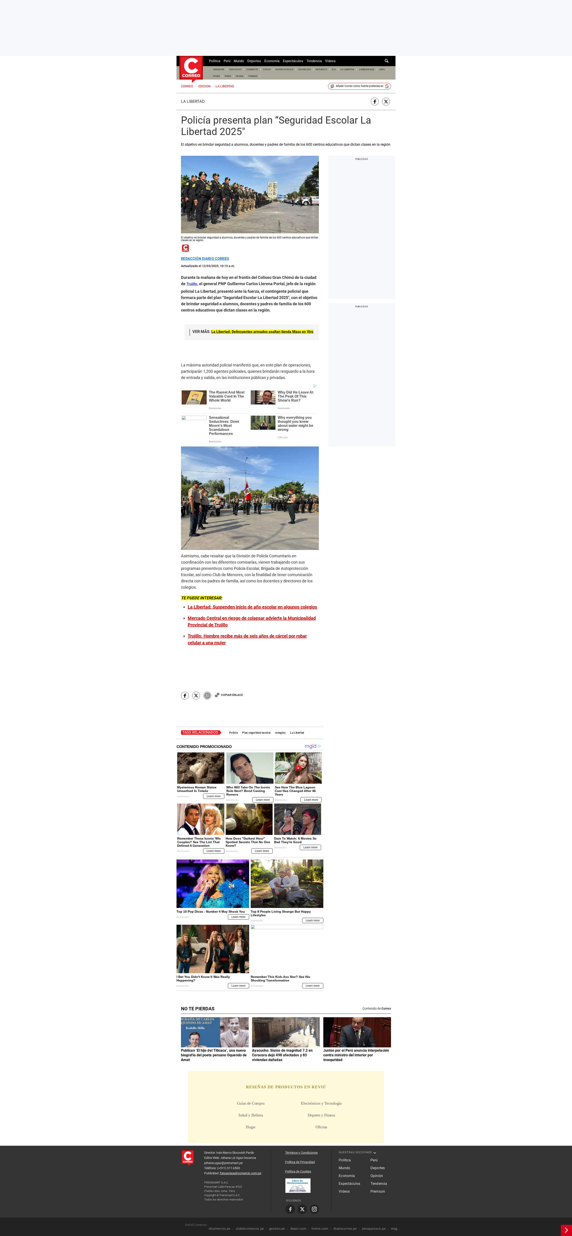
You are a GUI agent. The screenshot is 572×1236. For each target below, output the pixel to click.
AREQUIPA (219, 69)
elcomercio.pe (220, 1229)
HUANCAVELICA (284, 69)
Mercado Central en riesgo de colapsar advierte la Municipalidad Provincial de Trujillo (252, 621)
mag (394, 1229)
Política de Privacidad (300, 1162)
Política (214, 61)
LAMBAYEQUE (366, 69)
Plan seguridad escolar (256, 732)
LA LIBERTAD (348, 69)
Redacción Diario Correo (205, 259)
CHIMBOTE (252, 69)
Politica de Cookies (298, 1171)
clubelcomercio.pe (250, 1229)
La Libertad (193, 101)
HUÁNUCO (321, 69)
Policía (233, 732)
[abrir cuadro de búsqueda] (387, 61)
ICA (334, 69)
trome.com (319, 1229)
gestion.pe (277, 1229)
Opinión (376, 1176)
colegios (280, 732)
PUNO (228, 76)
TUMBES (253, 76)
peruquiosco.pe (374, 1229)
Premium (377, 1191)
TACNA (240, 76)
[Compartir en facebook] (375, 101)
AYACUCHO (235, 69)
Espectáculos (293, 61)
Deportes (254, 61)
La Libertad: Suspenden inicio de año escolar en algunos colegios (252, 607)
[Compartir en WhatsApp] (207, 695)
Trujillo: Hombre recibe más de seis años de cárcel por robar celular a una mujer (247, 639)
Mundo (239, 61)
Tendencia (314, 61)
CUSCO (267, 69)
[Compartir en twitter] (386, 101)
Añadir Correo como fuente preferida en (359, 86)
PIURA (216, 76)
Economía (272, 61)
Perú (227, 61)
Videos (330, 61)
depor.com (298, 1229)
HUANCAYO (304, 69)
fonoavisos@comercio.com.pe (240, 1173)
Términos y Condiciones (301, 1152)
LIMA (382, 69)
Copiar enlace (232, 695)
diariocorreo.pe (345, 1229)
